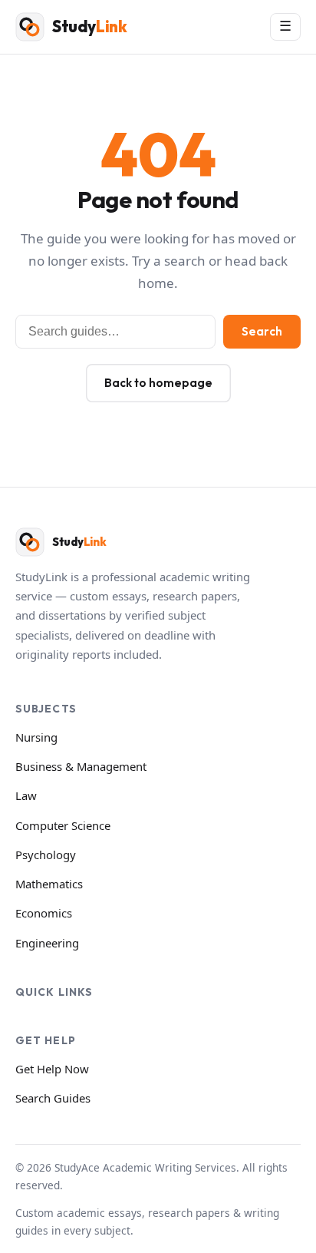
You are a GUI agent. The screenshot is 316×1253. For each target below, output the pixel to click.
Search (262, 331)
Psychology (45, 854)
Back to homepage (158, 382)
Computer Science (62, 825)
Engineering (47, 942)
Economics (43, 913)
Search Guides (53, 1098)
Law (26, 795)
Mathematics (49, 883)
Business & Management (80, 766)
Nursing (36, 737)
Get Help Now (52, 1068)
